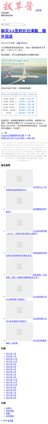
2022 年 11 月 (11, 359)
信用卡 (9, 408)
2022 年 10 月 (11, 361)
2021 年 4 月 (11, 398)
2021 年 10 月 (11, 385)
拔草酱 (38, 10)
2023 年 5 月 (11, 354)
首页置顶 (10, 416)
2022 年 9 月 (11, 364)
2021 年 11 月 (11, 382)
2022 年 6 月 (11, 369)
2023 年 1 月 (11, 356)
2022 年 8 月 (11, 367)
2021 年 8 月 (11, 390)
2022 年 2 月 (11, 377)
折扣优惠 (10, 411)
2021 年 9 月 (11, 387)
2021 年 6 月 (11, 395)
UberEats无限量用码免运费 (12, 135)
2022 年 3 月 (11, 374)
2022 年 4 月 (11, 372)
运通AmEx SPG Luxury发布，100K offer (18, 138)
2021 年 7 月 (11, 393)
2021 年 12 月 (11, 380)
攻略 (18, 43)
